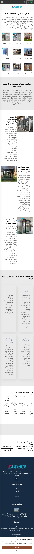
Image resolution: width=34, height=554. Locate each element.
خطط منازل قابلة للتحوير (6, 404)
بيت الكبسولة (22, 395)
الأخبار (17, 491)
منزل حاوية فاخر (30, 404)
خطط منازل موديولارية (22, 411)
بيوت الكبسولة (14, 395)
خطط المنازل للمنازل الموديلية (7, 397)
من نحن (17, 493)
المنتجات (17, 488)
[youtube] (16, 479)
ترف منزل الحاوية (22, 404)
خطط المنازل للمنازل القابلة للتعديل (31, 413)
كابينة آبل (30, 395)
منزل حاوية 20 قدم (14, 411)
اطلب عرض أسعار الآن (7, 447)
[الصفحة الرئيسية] (17, 6)
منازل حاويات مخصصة (7, 411)
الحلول (17, 496)
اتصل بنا (17, 499)
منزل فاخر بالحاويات (14, 404)
